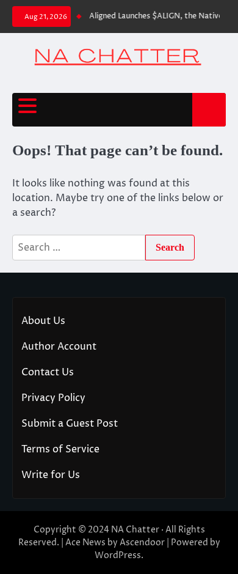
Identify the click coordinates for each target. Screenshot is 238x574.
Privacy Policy (53, 398)
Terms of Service (60, 449)
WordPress (118, 555)
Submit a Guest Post (69, 423)
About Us (43, 321)
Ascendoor (142, 542)
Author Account (58, 346)
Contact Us (47, 372)
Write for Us (50, 475)
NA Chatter (135, 529)
